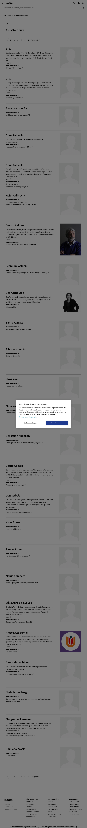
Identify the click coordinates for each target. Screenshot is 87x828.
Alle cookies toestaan (57, 423)
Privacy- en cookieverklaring (28, 417)
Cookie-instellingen (30, 423)
